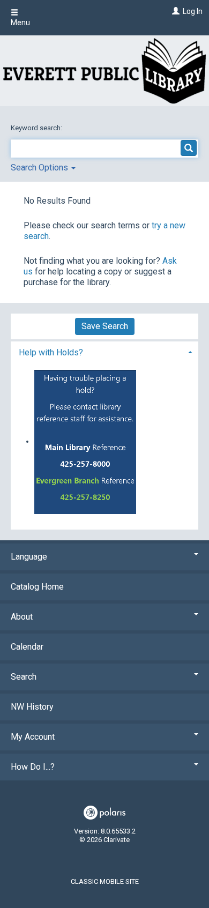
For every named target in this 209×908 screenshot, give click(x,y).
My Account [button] (33, 737)
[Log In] (174, 11)
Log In (193, 11)
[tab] (104, 351)
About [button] (22, 617)
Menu (20, 22)
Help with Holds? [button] (51, 352)
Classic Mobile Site (105, 881)
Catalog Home (37, 587)
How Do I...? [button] (33, 767)
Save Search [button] (104, 326)
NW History (32, 707)
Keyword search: (37, 128)
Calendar (27, 647)
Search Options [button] (40, 167)
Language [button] (29, 557)
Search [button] (23, 677)
